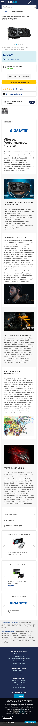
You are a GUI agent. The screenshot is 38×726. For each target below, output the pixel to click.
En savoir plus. (25, 713)
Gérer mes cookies (19, 661)
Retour (5, 12)
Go (32, 102)
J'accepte (30, 722)
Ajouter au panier (21, 82)
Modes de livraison (19, 682)
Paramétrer (9, 722)
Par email (19, 696)
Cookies (27, 658)
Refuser (7, 717)
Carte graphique (17, 12)
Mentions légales (19, 663)
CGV (14, 656)
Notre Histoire (19, 654)
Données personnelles (15, 658)
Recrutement (19, 673)
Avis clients (21, 656)
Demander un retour (19, 687)
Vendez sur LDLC (19, 670)
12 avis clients (17, 89)
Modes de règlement (19, 685)
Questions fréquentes (19, 680)
